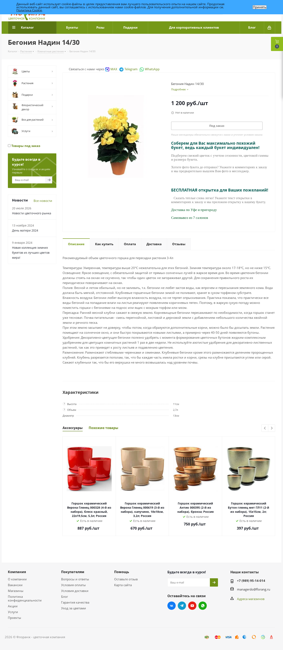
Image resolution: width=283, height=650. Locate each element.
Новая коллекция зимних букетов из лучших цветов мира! (31, 253)
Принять (259, 7)
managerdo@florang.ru (253, 589)
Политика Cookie (29, 10)
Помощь (121, 572)
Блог (64, 596)
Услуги (13, 612)
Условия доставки (74, 591)
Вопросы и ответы (75, 579)
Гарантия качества (75, 602)
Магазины (15, 591)
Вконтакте (171, 605)
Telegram (131, 69)
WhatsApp (152, 69)
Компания (17, 572)
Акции (13, 606)
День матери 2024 (25, 230)
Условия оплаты (73, 585)
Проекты (14, 618)
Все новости (43, 201)
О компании (17, 579)
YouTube (192, 605)
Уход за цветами (73, 608)
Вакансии (15, 585)
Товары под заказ (25, 146)
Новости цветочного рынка (31, 213)
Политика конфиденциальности (25, 598)
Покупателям (72, 572)
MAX (113, 69)
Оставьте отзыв (126, 579)
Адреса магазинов (251, 599)
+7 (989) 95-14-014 (251, 580)
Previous (265, 428)
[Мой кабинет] (269, 27)
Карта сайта (123, 585)
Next (271, 428)
